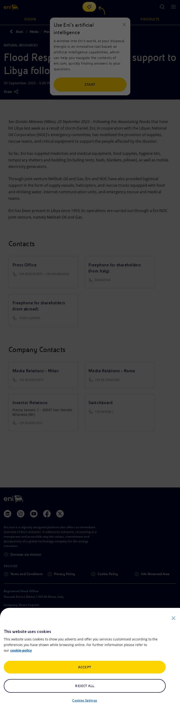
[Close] (173, 618)
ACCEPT (84, 667)
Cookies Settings (84, 700)
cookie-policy (21, 650)
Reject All (84, 686)
